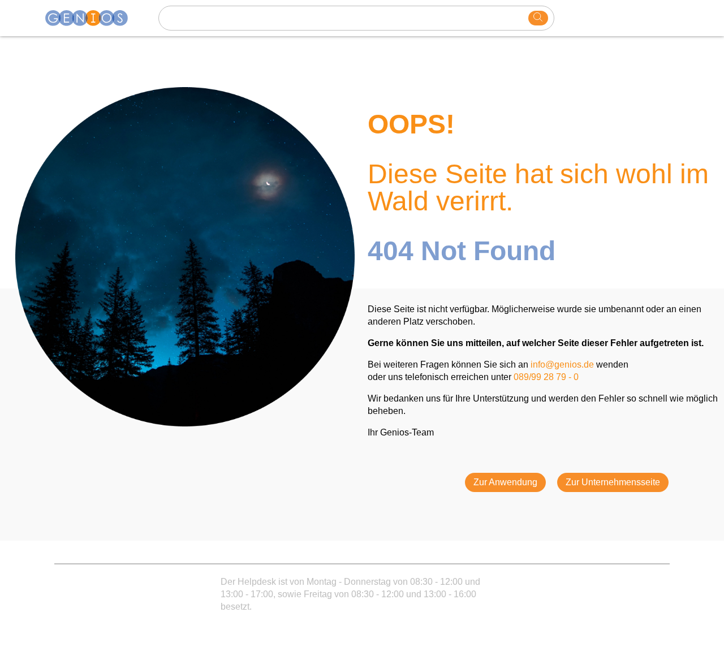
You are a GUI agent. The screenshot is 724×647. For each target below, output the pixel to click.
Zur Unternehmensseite (613, 482)
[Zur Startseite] (93, 18)
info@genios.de (562, 364)
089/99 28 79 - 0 (546, 377)
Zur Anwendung (505, 482)
